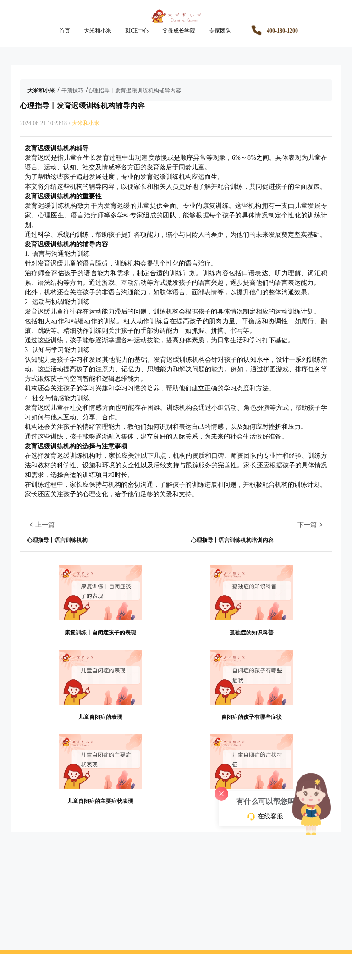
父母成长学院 (178, 30)
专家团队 (220, 30)
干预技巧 (72, 90)
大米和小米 (97, 30)
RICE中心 (136, 30)
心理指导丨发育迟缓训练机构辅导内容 (134, 90)
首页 (64, 30)
